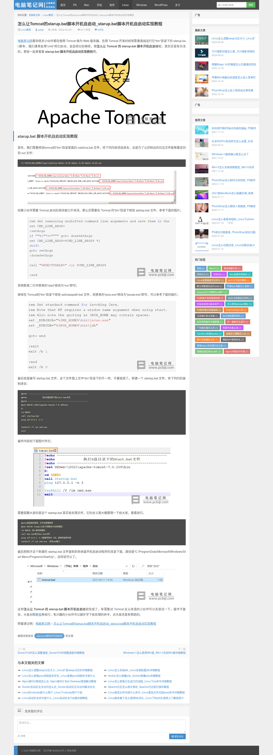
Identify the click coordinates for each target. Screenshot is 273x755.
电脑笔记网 (35, 5)
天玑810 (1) (203, 274)
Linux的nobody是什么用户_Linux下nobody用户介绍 (52, 692)
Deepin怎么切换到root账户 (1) (212, 292)
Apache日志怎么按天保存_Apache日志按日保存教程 (138, 687)
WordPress (161, 5)
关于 (177, 5)
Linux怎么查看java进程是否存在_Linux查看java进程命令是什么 (58, 675)
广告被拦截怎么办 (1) (207, 327)
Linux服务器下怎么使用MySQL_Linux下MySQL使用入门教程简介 (146, 698)
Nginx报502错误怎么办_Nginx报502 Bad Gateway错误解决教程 (59, 681)
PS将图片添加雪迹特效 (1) (210, 298)
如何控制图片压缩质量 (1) (209, 321)
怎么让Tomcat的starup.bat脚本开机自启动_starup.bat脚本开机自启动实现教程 (90, 24)
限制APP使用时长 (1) (233, 339)
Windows (141, 5)
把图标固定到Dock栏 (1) (209, 351)
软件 (112, 5)
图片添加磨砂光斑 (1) (207, 339)
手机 (99, 5)
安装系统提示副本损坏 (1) (209, 303)
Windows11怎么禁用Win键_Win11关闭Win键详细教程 (154, 652)
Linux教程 (48, 15)
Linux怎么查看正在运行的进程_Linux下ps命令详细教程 (140, 681)
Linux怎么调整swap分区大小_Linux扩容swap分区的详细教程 (57, 670)
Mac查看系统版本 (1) (240, 274)
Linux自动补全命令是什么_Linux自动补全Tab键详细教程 (54, 698)
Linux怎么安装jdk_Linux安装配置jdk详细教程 (134, 670)
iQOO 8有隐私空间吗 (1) (240, 298)
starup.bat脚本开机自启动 (49, 635)
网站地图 (71, 750)
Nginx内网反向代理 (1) (237, 351)
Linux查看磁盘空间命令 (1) (210, 280)
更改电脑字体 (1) (232, 268)
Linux (125, 5)
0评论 (100, 29)
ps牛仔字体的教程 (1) (239, 280)
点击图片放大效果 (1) (207, 315)
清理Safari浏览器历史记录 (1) (211, 345)
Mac (86, 5)
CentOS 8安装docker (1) (209, 333)
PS (75, 5)
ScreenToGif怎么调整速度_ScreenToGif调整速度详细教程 (51, 652)
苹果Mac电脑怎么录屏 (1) (239, 286)
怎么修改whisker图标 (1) (239, 303)
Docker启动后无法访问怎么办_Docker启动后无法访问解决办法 (58, 687)
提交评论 (178, 736)
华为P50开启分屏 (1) (236, 309)
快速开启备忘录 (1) (232, 327)
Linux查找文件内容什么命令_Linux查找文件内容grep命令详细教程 (146, 692)
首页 (63, 5)
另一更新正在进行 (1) (237, 321)
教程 (38, 614)
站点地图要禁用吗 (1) (233, 315)
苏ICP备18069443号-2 (54, 750)
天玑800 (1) (219, 274)
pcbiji (41, 29)
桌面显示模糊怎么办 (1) (237, 333)
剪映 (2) (201, 268)
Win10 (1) (214, 268)
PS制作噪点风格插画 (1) (209, 309)
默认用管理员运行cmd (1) (209, 286)
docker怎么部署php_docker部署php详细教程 (134, 675)
